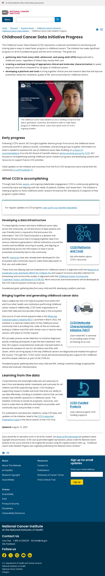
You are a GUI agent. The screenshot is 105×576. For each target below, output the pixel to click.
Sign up (77, 482)
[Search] (58, 19)
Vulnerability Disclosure (13, 513)
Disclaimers (7, 508)
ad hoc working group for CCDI (75, 153)
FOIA (4, 498)
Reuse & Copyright (11, 475)
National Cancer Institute (12, 569)
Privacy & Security (10, 503)
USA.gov (5, 572)
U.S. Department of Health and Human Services (22, 563)
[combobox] (35, 19)
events (26, 184)
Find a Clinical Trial (46, 479)
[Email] (101, 29)
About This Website (11, 465)
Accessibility (7, 494)
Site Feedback (8, 543)
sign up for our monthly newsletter (60, 207)
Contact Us (42, 465)
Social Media (8, 479)
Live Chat (6, 540)
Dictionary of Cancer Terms (50, 475)
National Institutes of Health (14, 566)
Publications (43, 470)
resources (14, 257)
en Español (7, 470)
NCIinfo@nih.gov (39, 540)
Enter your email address (83, 469)
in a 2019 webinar (21, 170)
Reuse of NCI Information (67, 436)
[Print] (97, 29)
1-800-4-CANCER (21, 540)
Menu (7, 19)
